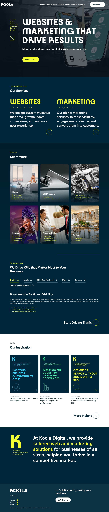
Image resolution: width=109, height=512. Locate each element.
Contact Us (81, 4)
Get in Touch (83, 472)
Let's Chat (96, 4)
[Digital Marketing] (96, 132)
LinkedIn (12, 504)
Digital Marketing (52, 4)
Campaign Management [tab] (20, 285)
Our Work (61, 4)
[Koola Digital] (7, 4)
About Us (74, 4)
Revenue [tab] (79, 280)
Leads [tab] (26, 280)
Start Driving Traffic (78, 322)
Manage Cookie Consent (45, 508)
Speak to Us (29, 59)
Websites (42, 4)
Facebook (12, 500)
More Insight (83, 415)
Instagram (12, 502)
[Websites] (49, 132)
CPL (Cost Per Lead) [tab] (46, 280)
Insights (67, 4)
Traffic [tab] (13, 280)
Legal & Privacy (36, 508)
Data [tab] (64, 280)
